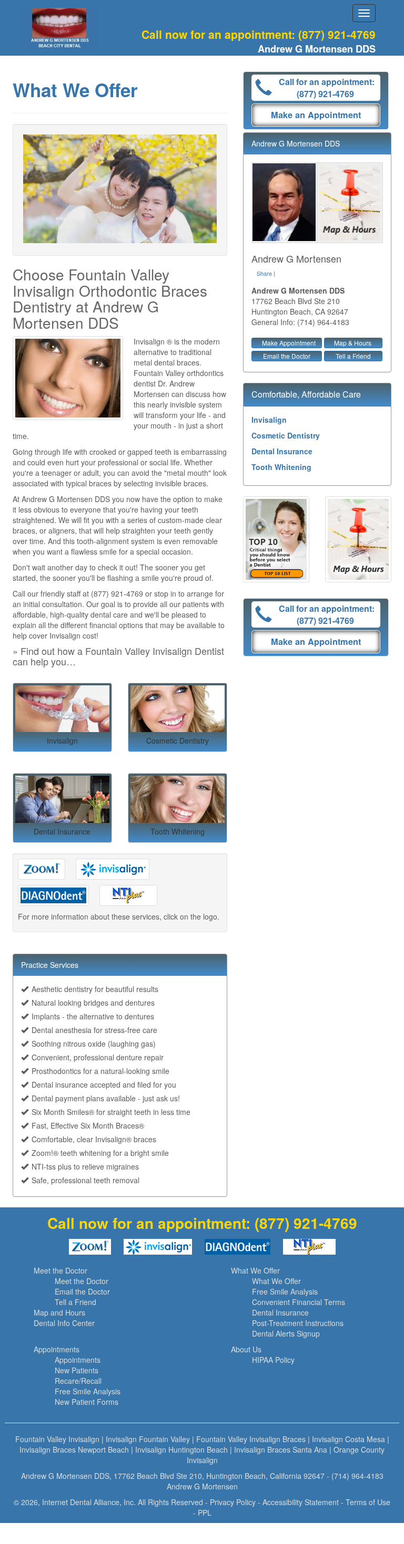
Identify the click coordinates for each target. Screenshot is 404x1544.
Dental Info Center (64, 1323)
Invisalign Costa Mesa (348, 1439)
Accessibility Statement (300, 1502)
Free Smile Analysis (285, 1291)
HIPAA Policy (273, 1359)
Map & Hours (352, 342)
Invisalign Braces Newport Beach (74, 1449)
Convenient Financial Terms (298, 1302)
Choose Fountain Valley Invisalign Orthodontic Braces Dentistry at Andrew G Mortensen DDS (110, 298)
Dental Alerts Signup (286, 1333)
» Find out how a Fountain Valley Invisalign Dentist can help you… (118, 656)
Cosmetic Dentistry (285, 435)
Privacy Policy (233, 1502)
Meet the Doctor (60, 1270)
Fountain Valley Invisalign (57, 1439)
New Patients (76, 1370)
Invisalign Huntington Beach (181, 1449)
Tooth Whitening (281, 467)
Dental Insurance (281, 451)
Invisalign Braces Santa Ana (280, 1449)
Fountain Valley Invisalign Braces (251, 1439)
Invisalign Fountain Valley (148, 1439)
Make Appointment (289, 342)
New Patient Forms (86, 1401)
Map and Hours (59, 1312)
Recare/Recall (78, 1380)
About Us (246, 1349)
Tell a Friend (353, 355)
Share (264, 273)
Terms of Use (368, 1502)
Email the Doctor (286, 355)
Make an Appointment (316, 115)
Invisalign (269, 419)
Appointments (56, 1349)
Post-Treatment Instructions (298, 1323)
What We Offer (255, 1270)
